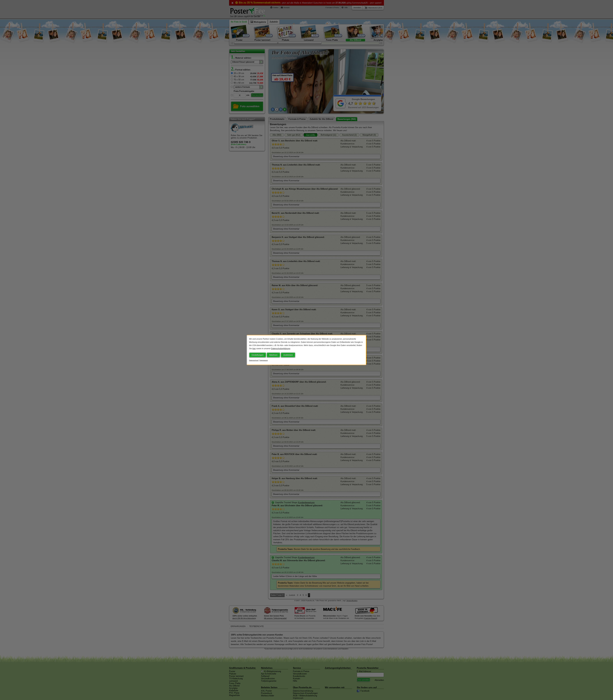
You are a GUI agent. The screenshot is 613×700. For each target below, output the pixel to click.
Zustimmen (288, 355)
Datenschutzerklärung (280, 348)
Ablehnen (273, 355)
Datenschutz (253, 360)
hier (254, 348)
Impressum (264, 360)
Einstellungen (258, 355)
